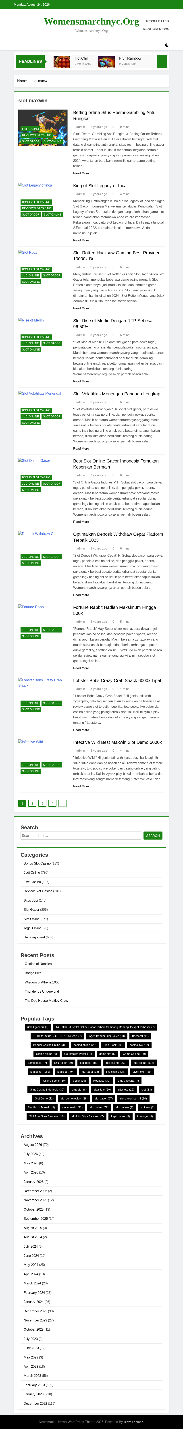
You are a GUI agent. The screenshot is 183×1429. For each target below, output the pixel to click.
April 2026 (31, 1172)
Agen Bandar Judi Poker (107, 1036)
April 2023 (31, 1366)
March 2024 (32, 1283)
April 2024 (31, 1274)
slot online (99, 1107)
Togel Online (33, 928)
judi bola (89, 1062)
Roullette (101, 1080)
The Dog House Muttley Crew (46, 1000)
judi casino (116, 1062)
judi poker (40, 1071)
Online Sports (54, 1080)
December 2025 (35, 1191)
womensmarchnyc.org (91, 21)
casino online (46, 1054)
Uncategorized (34, 937)
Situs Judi (31, 900)
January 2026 (34, 1182)
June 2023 (31, 1348)
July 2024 (31, 1246)
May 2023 (31, 1357)
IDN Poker (63, 1062)
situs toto (102, 1089)
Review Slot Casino (36, 135)
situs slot (79, 1089)
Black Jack (113, 1045)
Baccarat (140, 1036)
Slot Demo (44, 1098)
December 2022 (35, 1403)
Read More (81, 173)
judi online (144, 1062)
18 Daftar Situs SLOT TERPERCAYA (57, 1036)
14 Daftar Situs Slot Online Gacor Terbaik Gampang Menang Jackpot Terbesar (105, 1027)
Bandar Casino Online (49, 1045)
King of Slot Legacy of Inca (100, 185)
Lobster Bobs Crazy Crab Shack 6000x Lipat (117, 680)
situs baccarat (128, 1080)
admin (80, 127)
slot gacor (104, 1098)
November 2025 (35, 1200)
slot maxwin (72, 1107)
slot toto (147, 1107)
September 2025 (36, 1218)
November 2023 (35, 1320)
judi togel (90, 1071)
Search (153, 836)
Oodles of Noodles (38, 964)
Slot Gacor (31, 141)
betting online (85, 1045)
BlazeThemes (133, 1422)
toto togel (145, 1116)
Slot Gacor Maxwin (41, 1107)
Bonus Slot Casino (36, 202)
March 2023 (32, 1375)
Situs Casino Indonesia (47, 1089)
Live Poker (142, 1071)
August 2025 (33, 1228)
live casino (115, 1071)
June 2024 (31, 1255)
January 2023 (34, 1394)
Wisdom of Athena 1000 (42, 982)
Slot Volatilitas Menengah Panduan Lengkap (116, 393)
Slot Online (52, 141)
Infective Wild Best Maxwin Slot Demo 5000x (117, 742)
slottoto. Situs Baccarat (88, 1116)
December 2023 (35, 1311)
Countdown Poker (78, 1054)
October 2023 (34, 1329)
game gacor (37, 1062)
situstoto (126, 1089)
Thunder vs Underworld (42, 991)
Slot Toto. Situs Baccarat (46, 1116)
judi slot (65, 1071)
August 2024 (33, 1237)
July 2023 (31, 1339)
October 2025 (34, 1209)
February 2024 (34, 1292)
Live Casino (30, 129)
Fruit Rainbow (130, 58)
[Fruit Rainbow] (106, 64)
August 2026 (33, 1145)
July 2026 (31, 1154)
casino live (139, 1045)
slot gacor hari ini (133, 1098)
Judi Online (30, 275)
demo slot (107, 1054)
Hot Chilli (82, 58)
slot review (124, 1107)
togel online (120, 1116)
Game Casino (134, 1054)
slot (146, 1089)
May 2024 (31, 1265)
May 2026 (31, 1163)
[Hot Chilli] (62, 64)
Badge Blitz (33, 973)
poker (79, 1080)
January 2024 (34, 1302)
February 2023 (34, 1385)
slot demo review (74, 1098)
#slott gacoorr (37, 1027)
